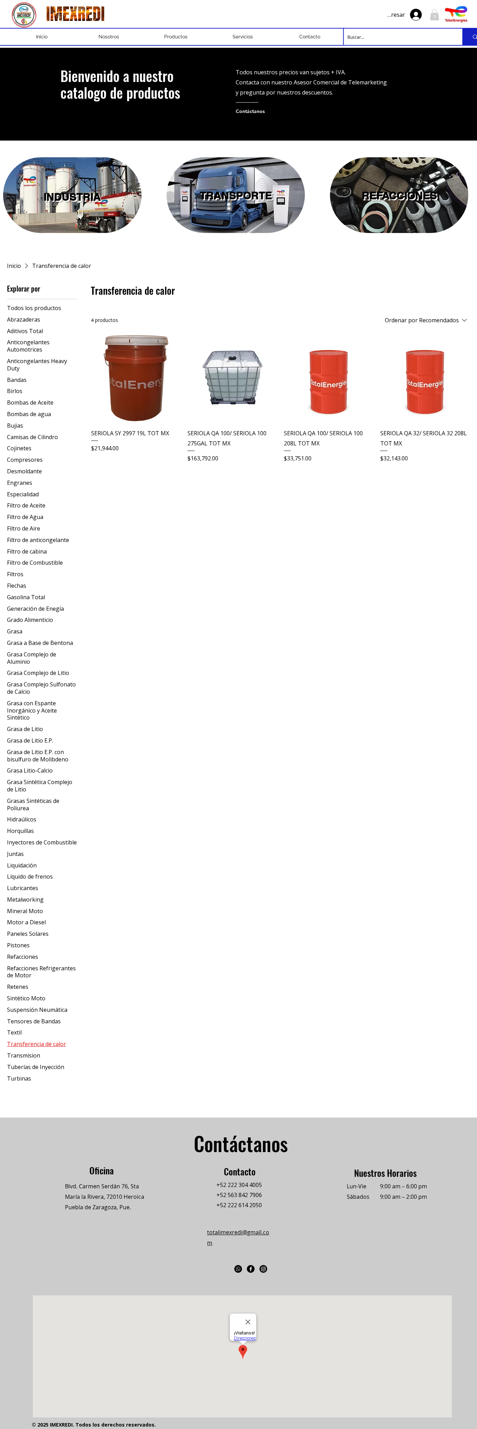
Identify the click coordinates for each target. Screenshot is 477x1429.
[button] (434, 14)
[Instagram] (263, 1269)
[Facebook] (251, 1269)
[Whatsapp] (238, 1269)
